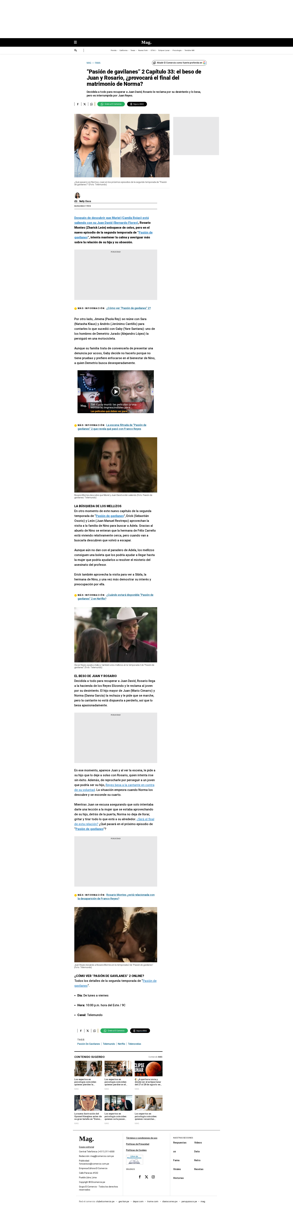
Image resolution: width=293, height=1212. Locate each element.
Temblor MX (189, 50)
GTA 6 (153, 50)
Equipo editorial (86, 1147)
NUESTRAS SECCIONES (183, 1138)
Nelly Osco (85, 201)
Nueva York (143, 50)
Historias (178, 1178)
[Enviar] (75, 50)
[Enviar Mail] (76, 201)
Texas (132, 50)
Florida (113, 50)
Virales (177, 1169)
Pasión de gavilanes (88, 1043)
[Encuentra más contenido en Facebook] (77, 104)
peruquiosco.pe (189, 1201)
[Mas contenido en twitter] (146, 1176)
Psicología (177, 50)
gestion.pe (124, 1201)
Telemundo (109, 1043)
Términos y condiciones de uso (141, 1138)
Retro (197, 1160)
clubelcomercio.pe (105, 1201)
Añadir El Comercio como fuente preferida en (179, 63)
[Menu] (77, 42)
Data (197, 1151)
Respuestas (179, 1142)
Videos (198, 1142)
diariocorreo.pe (170, 1201)
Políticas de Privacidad (137, 1144)
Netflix (121, 1043)
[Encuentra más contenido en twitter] (84, 104)
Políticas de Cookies (136, 1150)
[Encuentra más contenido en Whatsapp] (91, 104)
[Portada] (86, 1144)
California (123, 50)
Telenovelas (134, 1043)
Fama (176, 1160)
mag (203, 1201)
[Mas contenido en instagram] (153, 1176)
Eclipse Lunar (164, 50)
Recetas (198, 1169)
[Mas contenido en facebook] (139, 1176)
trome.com (153, 1201)
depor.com (138, 1201)
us (174, 1151)
